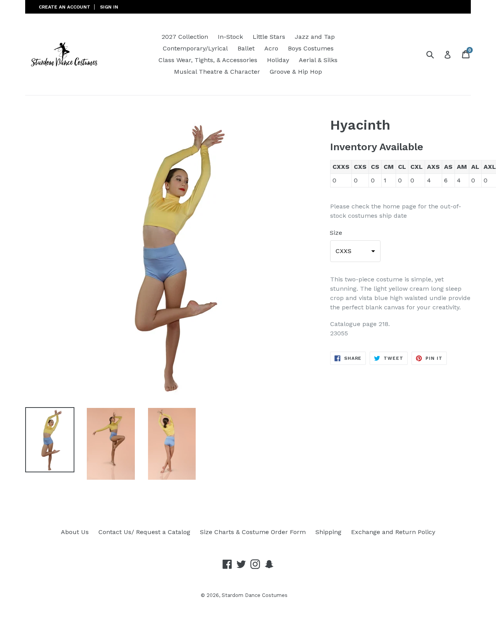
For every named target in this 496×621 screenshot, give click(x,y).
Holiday (278, 60)
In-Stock (230, 36)
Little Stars (269, 36)
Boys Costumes (311, 48)
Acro (271, 48)
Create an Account (64, 7)
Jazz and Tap (315, 36)
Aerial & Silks (318, 60)
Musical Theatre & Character (217, 71)
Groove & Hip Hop (296, 71)
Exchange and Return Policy (393, 532)
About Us (75, 532)
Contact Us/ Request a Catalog (144, 532)
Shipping (328, 532)
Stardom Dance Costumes (255, 595)
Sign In (109, 7)
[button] (355, 251)
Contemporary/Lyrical (195, 48)
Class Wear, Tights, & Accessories (207, 60)
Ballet (246, 48)
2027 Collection (185, 36)
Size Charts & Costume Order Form (253, 532)
